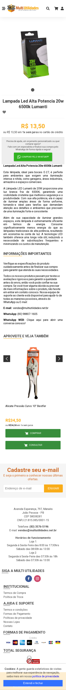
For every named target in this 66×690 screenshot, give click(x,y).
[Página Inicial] (22, 8)
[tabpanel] (33, 55)
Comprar (35, 433)
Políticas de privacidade (17, 617)
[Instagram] (37, 578)
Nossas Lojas (11, 622)
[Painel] (62, 9)
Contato (8, 626)
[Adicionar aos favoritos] (4, 112)
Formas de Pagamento (16, 613)
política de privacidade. (46, 676)
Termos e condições (15, 609)
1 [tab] (32, 90)
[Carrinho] (55, 8)
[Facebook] (28, 578)
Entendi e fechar (33, 683)
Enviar (53, 488)
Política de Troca (13, 597)
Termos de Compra (14, 593)
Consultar (35, 445)
